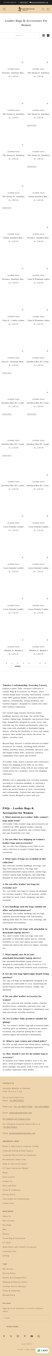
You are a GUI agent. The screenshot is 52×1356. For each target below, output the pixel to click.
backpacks (26, 719)
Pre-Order (7, 1225)
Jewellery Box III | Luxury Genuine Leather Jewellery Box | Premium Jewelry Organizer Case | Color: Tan (38, 362)
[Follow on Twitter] (11, 1336)
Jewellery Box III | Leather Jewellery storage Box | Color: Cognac (13, 486)
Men (4, 1229)
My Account (8, 1269)
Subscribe (13, 1327)
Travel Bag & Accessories (14, 1238)
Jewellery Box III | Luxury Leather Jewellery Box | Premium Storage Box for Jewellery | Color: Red (38, 486)
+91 (16, 1107)
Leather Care (8, 1203)
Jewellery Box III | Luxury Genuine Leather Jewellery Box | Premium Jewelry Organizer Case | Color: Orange (38, 403)
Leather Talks (13, 69)
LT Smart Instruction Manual (15, 1168)
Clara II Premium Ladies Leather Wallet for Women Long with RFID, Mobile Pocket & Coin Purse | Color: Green (38, 279)
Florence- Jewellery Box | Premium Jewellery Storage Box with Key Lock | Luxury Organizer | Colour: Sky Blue (13, 73)
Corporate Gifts (9, 1251)
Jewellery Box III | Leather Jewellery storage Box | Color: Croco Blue (13, 444)
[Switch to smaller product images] (48, 35)
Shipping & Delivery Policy (15, 1282)
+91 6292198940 (41, 1107)
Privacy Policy (9, 1195)
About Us (7, 1216)
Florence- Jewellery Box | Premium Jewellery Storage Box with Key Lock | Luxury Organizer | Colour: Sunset (38, 238)
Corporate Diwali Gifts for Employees (19, 1155)
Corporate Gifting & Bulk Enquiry (18, 1151)
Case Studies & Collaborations (16, 1199)
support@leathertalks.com (39, 2)
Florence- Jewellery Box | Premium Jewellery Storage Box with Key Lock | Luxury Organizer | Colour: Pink (13, 279)
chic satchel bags (36, 716)
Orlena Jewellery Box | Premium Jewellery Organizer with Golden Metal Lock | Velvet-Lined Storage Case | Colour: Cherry (13, 238)
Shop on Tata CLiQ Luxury (15, 1164)
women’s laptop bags (12, 719)
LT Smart (7, 1243)
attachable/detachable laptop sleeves (18, 872)
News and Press (9, 1186)
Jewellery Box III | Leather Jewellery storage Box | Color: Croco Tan (39, 444)
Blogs (5, 1173)
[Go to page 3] (45, 663)
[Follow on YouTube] (31, 1336)
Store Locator (9, 1177)
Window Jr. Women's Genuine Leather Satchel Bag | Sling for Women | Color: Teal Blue (38, 651)
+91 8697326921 (16, 1101)
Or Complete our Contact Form (16, 1119)
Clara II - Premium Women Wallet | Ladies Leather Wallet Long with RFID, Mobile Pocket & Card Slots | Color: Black (13, 362)
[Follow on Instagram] (18, 1336)
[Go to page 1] (6, 663)
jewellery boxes (17, 750)
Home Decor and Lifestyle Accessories (20, 1247)
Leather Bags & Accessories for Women (20, 692)
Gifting (6, 1256)
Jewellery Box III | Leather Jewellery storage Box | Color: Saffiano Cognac (13, 403)
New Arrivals (8, 1221)
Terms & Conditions (11, 1190)
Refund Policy (9, 1295)
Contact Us (7, 1181)
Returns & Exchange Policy (15, 1278)
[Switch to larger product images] (43, 35)
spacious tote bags (20, 716)
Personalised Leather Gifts (14, 1160)
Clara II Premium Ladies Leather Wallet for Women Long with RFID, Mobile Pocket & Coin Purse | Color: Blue (38, 320)
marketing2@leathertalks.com (22, 1133)
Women (6, 1234)
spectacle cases (41, 750)
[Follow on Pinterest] (24, 1336)
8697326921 (24, 2)
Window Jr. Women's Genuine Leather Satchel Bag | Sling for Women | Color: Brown (13, 651)
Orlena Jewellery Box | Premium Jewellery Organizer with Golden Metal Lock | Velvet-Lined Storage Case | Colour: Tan (38, 197)
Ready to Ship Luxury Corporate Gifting (21, 1146)
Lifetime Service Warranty (14, 1286)
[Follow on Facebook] (4, 1336)
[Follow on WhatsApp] (38, 1336)
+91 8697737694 (25, 1107)
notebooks (29, 750)
